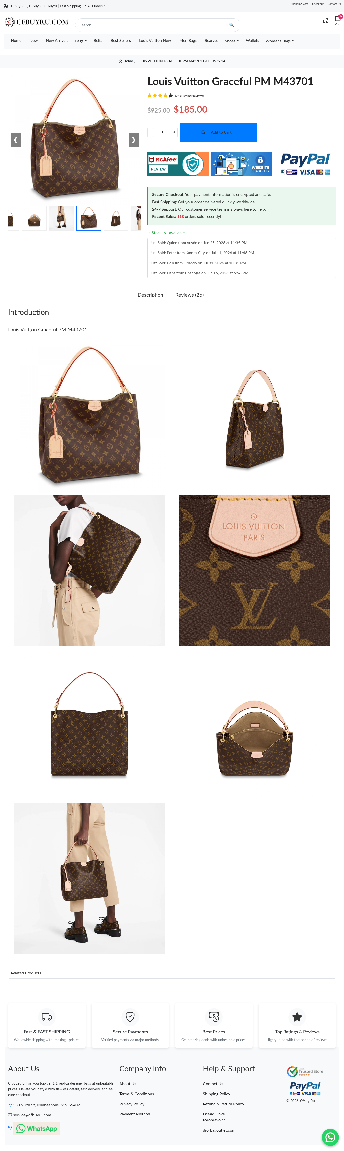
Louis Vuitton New (155, 41)
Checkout (318, 4)
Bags (79, 41)
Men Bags (188, 41)
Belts (98, 41)
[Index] (326, 20)
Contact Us (334, 4)
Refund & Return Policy (223, 1104)
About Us (127, 1084)
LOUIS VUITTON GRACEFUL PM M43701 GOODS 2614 (181, 61)
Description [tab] (150, 295)
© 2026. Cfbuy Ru (300, 1101)
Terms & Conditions (136, 1094)
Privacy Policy (131, 1104)
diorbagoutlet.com (219, 1130)
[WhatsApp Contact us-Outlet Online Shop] (330, 1137)
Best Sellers (121, 41)
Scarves (211, 41)
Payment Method (134, 1114)
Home (16, 41)
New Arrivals (57, 41)
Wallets (252, 41)
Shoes (230, 41)
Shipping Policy (216, 1094)
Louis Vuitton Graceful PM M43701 (47, 329)
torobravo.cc (214, 1120)
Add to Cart (221, 132)
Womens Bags (278, 41)
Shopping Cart (299, 4)
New (33, 41)
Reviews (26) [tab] (189, 295)
